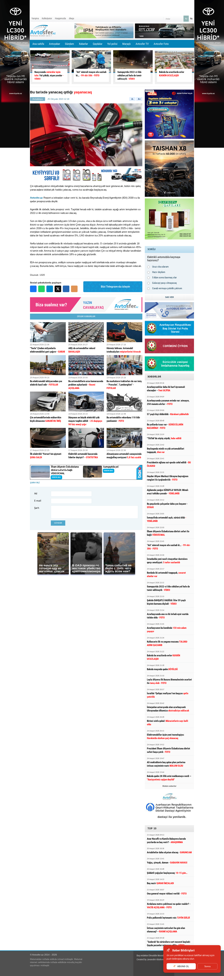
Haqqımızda (60, 18)
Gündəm (69, 45)
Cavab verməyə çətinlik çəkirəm (167, 288)
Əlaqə (71, 18)
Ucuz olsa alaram (160, 266)
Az (186, 18)
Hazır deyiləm (158, 272)
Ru (191, 18)
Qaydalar (97, 43)
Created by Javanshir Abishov (150, 959)
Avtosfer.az (36, 197)
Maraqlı (126, 45)
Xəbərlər (83, 43)
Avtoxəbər (54, 45)
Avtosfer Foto (161, 43)
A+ (139, 99)
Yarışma (35, 18)
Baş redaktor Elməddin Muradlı (150, 955)
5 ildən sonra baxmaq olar (164, 277)
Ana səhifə (38, 43)
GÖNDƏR (58, 523)
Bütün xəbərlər (169, 786)
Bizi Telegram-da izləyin (115, 286)
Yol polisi (112, 43)
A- (132, 99)
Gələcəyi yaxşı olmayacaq (164, 282)
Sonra (207, 966)
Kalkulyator (47, 18)
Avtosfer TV (142, 43)
